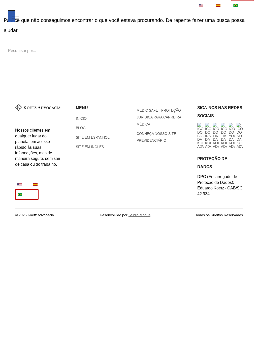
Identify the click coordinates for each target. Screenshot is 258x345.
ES (225, 5)
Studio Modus (139, 215)
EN (208, 5)
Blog (81, 128)
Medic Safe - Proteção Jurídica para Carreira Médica (159, 117)
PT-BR (245, 5)
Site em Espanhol (93, 137)
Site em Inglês (90, 147)
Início (81, 118)
